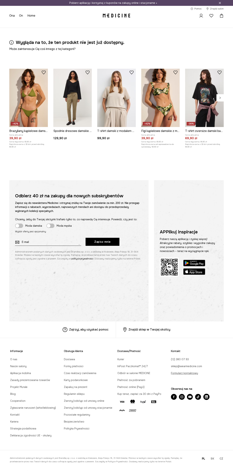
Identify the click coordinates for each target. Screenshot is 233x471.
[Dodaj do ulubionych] (43, 72)
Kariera (14, 421)
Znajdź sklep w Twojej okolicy (149, 329)
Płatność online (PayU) (131, 387)
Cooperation (17, 400)
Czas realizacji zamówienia (80, 373)
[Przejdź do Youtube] (190, 397)
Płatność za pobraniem (131, 380)
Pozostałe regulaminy (77, 414)
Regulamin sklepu (74, 394)
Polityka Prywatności (76, 428)
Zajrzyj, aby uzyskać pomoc (88, 329)
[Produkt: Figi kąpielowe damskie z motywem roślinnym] (160, 98)
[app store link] (194, 272)
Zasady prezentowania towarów (30, 380)
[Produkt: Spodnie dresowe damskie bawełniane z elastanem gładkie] (72, 98)
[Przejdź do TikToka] (198, 397)
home (31, 15)
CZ (221, 458)
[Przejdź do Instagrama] (182, 397)
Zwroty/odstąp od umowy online (84, 400)
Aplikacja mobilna (20, 373)
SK (212, 458)
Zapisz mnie (102, 241)
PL (203, 458)
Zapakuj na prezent (75, 387)
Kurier (120, 359)
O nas (13, 359)
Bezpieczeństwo (74, 421)
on (21, 15)
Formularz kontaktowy (184, 373)
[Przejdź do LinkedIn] (206, 397)
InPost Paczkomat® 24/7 (132, 366)
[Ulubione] (211, 16)
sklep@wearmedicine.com (186, 366)
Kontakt (15, 414)
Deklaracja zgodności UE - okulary (31, 435)
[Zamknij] (220, 3)
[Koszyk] (221, 16)
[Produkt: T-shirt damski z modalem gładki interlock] (116, 98)
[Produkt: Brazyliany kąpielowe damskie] (28, 98)
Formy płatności (73, 366)
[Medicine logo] (116, 16)
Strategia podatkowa (23, 428)
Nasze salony (18, 366)
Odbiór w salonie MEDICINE (133, 373)
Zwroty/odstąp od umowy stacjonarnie (88, 407)
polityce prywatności (82, 258)
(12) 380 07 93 (180, 359)
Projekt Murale (18, 387)
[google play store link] (194, 263)
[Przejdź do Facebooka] (174, 397)
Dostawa (69, 359)
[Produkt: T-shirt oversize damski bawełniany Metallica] (204, 98)
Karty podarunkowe (76, 380)
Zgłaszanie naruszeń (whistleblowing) (33, 407)
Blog (13, 394)
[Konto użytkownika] (201, 16)
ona (12, 15)
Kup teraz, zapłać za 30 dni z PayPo (139, 394)
